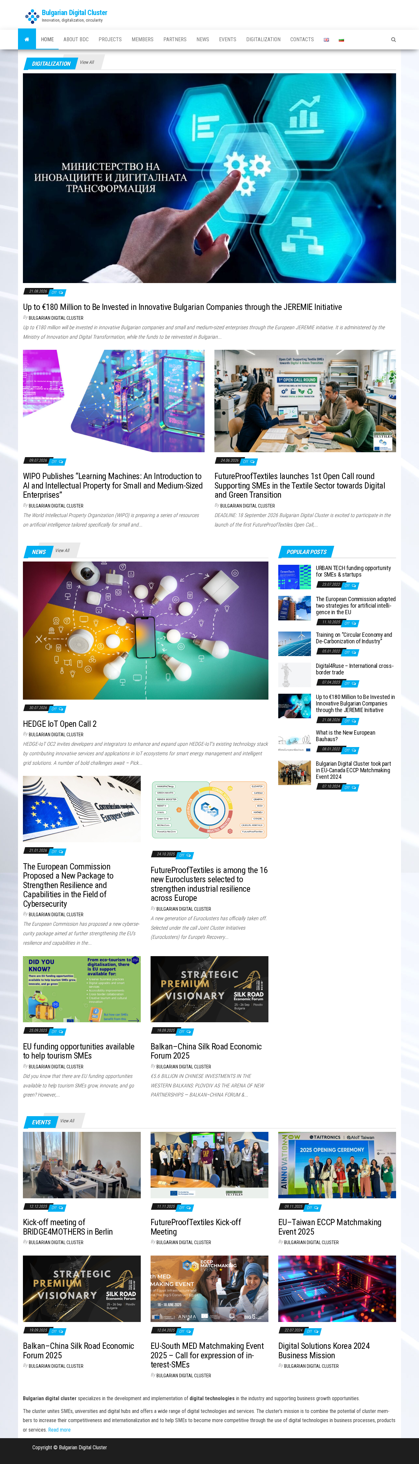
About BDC (76, 39)
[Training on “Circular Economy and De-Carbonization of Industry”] (294, 643)
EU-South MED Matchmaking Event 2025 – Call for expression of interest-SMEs (207, 1355)
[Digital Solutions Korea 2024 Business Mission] (337, 1288)
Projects (110, 39)
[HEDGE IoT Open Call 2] (145, 630)
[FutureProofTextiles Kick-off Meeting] (209, 1165)
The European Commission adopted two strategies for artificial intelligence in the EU (356, 606)
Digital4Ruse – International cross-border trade (354, 669)
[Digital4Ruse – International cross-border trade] (294, 674)
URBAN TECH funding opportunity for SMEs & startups (353, 571)
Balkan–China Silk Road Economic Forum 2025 (206, 1051)
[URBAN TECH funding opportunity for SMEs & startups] (294, 577)
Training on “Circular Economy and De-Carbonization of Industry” (354, 638)
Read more (59, 1430)
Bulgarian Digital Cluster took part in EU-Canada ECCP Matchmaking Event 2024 (353, 770)
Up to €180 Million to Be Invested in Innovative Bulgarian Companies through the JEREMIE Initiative (182, 307)
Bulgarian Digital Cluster (74, 13)
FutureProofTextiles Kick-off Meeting (196, 1227)
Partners (175, 39)
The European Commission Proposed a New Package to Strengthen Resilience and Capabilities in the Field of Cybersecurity (68, 885)
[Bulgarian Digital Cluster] (27, 39)
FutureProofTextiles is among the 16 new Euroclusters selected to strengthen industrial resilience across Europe (209, 884)
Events (227, 39)
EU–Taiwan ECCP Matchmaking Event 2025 (329, 1227)
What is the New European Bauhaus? (345, 735)
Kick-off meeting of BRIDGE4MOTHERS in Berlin (68, 1227)
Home (47, 39)
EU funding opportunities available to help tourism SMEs (78, 1051)
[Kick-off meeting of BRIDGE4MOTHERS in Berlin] (82, 1165)
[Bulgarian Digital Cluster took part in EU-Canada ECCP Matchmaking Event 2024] (294, 772)
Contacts (302, 39)
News (202, 39)
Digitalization (263, 39)
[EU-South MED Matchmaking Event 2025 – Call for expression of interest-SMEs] (209, 1288)
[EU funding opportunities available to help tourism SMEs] (82, 989)
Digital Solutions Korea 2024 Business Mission (324, 1350)
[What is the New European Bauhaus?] (294, 741)
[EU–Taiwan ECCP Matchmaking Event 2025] (337, 1165)
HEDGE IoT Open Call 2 (60, 724)
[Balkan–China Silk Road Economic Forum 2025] (209, 989)
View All (87, 62)
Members (143, 39)
